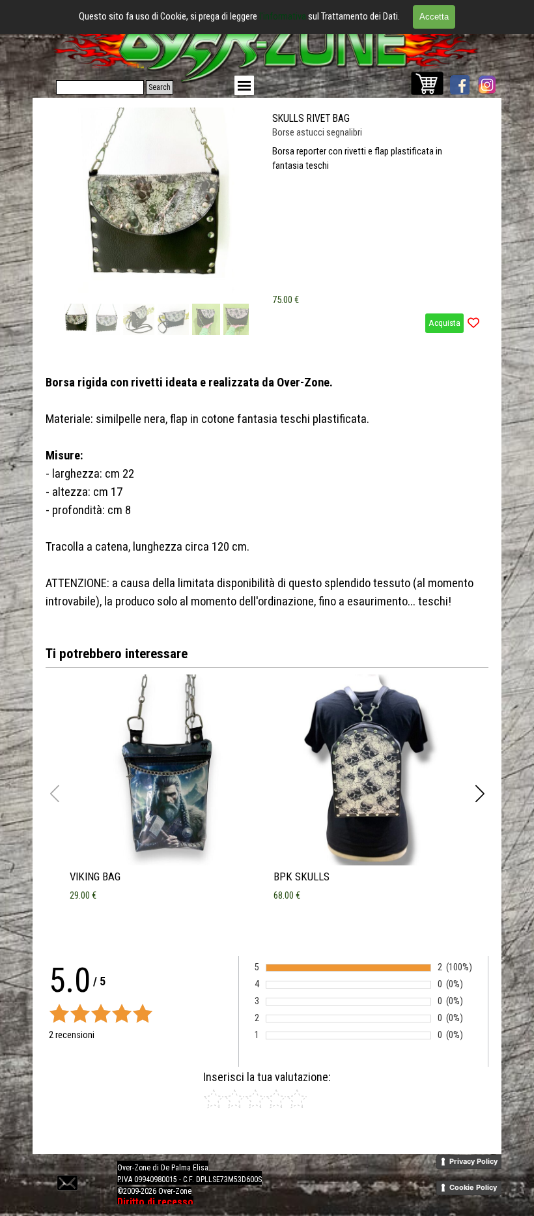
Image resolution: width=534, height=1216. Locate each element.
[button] (242, 201)
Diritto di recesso (155, 1202)
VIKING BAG (95, 876)
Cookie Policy (473, 1187)
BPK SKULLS (302, 876)
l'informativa (283, 16)
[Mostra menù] (244, 85)
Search (159, 87)
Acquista (444, 323)
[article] (267, 223)
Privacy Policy (473, 1161)
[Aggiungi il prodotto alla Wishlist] (473, 323)
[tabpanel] (267, 492)
